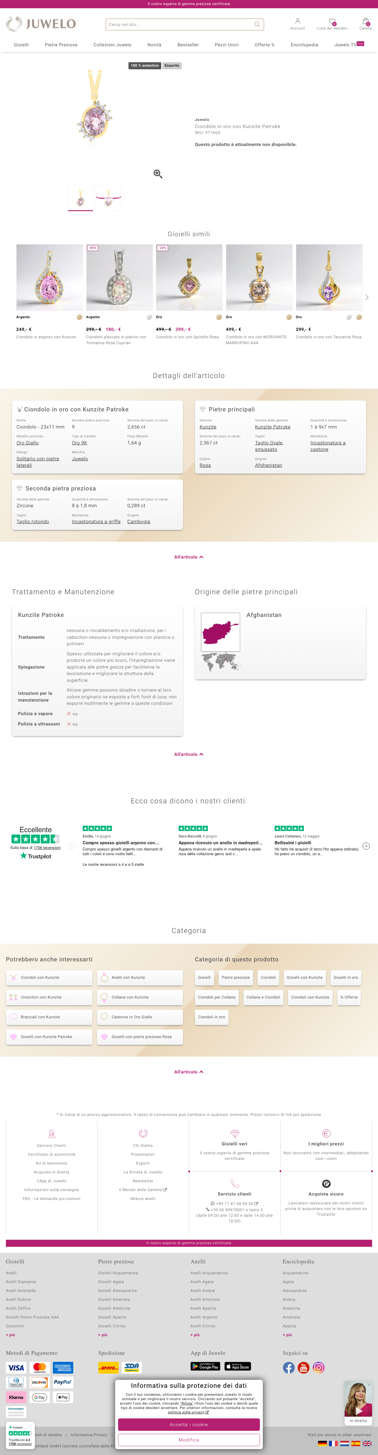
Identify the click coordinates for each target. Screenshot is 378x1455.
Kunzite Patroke (273, 427)
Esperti (143, 1163)
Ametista (291, 1317)
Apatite (290, 1326)
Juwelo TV (348, 45)
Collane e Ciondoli (263, 997)
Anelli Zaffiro (18, 1308)
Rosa (205, 465)
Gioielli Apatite (112, 1317)
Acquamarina (295, 1273)
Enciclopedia (304, 45)
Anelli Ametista (205, 1300)
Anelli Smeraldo (21, 1291)
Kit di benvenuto (51, 1163)
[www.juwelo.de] (322, 1443)
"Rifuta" (187, 1403)
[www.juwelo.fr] (333, 1443)
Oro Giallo (28, 442)
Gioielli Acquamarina (118, 1273)
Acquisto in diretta (51, 1172)
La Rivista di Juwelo (143, 1172)
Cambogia (138, 521)
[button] (298, 25)
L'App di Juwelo (52, 1181)
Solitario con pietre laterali (38, 462)
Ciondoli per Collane (217, 997)
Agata (288, 1282)
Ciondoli (268, 978)
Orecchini (15, 1326)
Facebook (289, 1368)
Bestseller (188, 45)
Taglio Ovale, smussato (269, 446)
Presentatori (143, 1154)
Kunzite (208, 427)
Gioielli (21, 45)
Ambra (289, 1300)
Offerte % (265, 45)
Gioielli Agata (111, 1282)
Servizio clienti (234, 1194)
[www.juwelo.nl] (344, 1443)
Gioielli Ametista (114, 1300)
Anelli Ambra (202, 1291)
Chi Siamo (143, 1146)
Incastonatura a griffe (96, 521)
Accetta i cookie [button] (189, 1425)
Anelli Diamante (21, 1282)
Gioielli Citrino (112, 1326)
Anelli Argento (204, 1317)
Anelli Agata (202, 1282)
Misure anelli (143, 1199)
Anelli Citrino (202, 1326)
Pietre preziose (236, 978)
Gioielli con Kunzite (305, 978)
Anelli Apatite (203, 1308)
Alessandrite (295, 1291)
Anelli (11, 1273)
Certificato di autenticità (51, 1154)
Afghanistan (268, 465)
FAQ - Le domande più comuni (52, 1199)
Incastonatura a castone (328, 446)
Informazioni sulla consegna (51, 1190)
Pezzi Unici (227, 45)
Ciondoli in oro (211, 1017)
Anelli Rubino (18, 1300)
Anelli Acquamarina (209, 1273)
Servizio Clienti (51, 1146)
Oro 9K (79, 442)
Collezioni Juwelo (112, 45)
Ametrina (292, 1308)
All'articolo (186, 557)
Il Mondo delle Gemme (140, 1190)
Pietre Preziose (61, 45)
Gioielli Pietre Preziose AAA (32, 1317)
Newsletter (143, 1181)
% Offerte (349, 997)
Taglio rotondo (33, 521)
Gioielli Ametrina (114, 1308)
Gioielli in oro (346, 978)
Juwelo (80, 458)
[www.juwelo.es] (355, 1443)
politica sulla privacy (186, 1412)
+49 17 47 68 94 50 (234, 1204)
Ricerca (258, 24)
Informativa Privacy (89, 1435)
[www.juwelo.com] (367, 1443)
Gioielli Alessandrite (117, 1291)
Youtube (303, 1368)
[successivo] (366, 297)
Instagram (319, 1368)
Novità (155, 45)
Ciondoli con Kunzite (310, 997)
